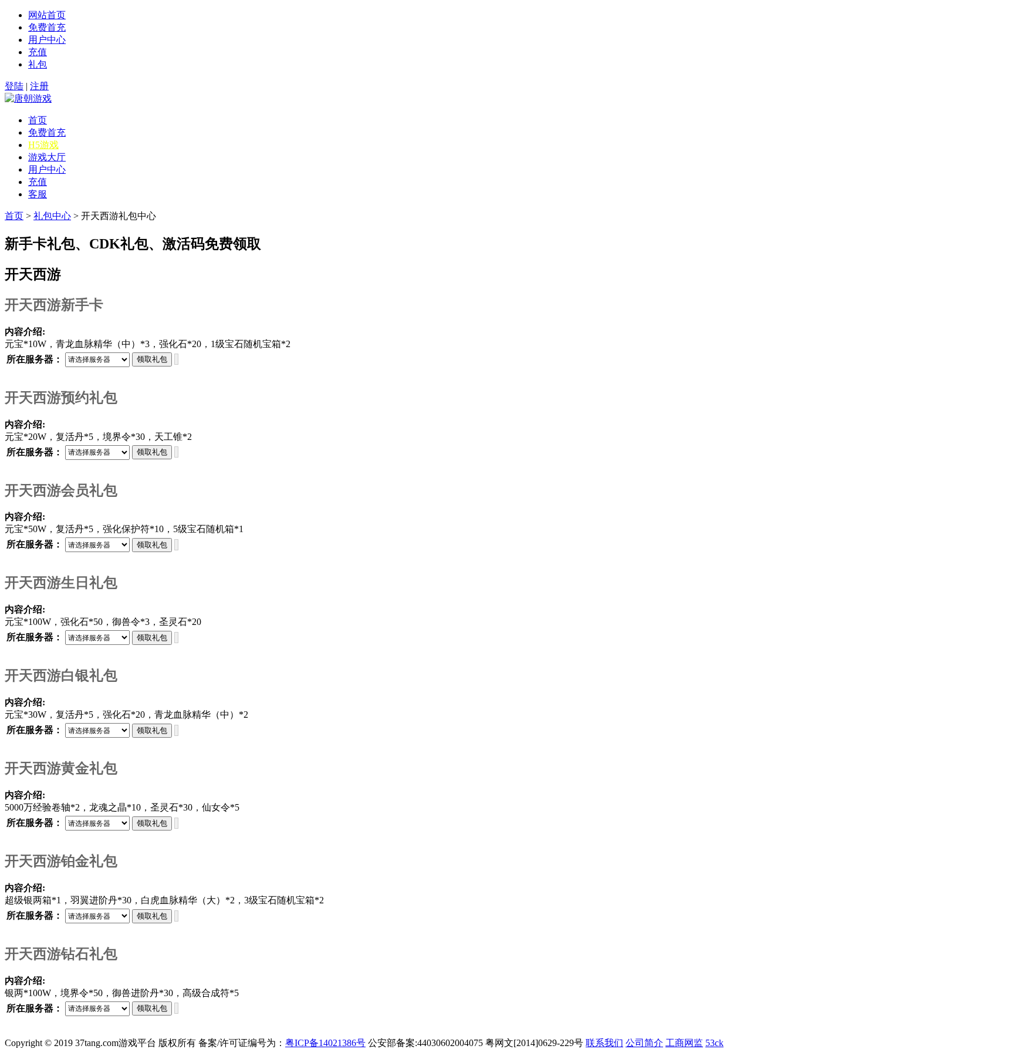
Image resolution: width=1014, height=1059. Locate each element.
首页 (37, 120)
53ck (714, 1043)
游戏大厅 (47, 157)
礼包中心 (52, 216)
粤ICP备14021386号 (325, 1043)
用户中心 (47, 40)
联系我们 (604, 1043)
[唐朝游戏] (28, 98)
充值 (37, 52)
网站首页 (47, 15)
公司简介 (644, 1043)
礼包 (37, 64)
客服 (37, 194)
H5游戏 (43, 145)
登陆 (14, 86)
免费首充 (47, 27)
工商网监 (684, 1043)
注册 (39, 86)
